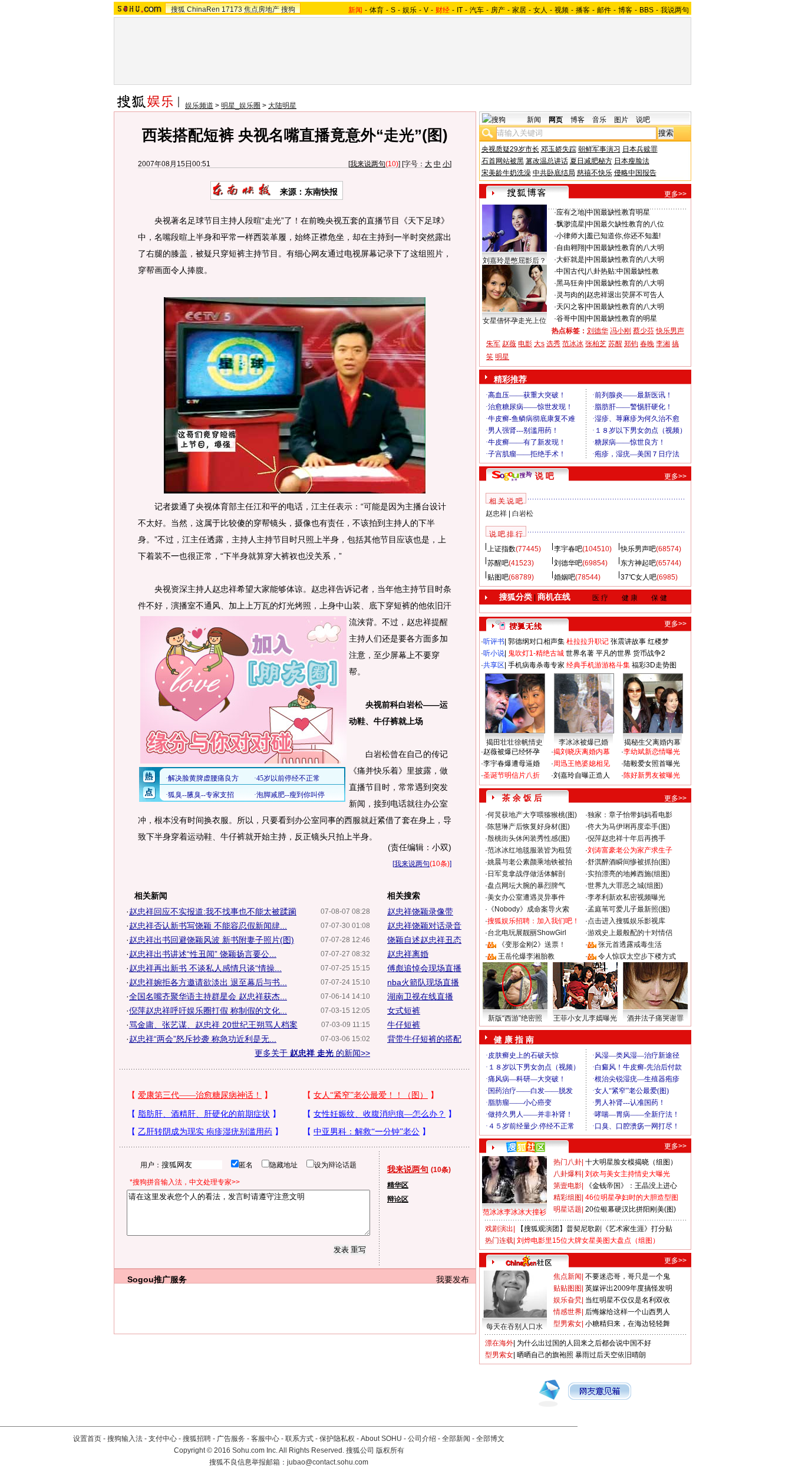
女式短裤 (403, 1010)
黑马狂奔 (570, 283)
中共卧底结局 (554, 173)
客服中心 (265, 1438)
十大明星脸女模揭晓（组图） (631, 1162)
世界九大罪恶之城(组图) (625, 885)
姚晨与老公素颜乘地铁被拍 (529, 862)
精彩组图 (567, 1197)
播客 (583, 10)
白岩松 (522, 513)
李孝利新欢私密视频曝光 (626, 897)
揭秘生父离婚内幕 (652, 742)
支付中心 (163, 1438)
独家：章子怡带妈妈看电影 (630, 815)
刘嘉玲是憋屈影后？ (514, 260)
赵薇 (509, 344)
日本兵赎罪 (640, 149)
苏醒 (615, 344)
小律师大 (570, 236)
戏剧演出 (499, 1229)
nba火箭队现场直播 (423, 982)
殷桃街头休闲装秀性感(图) (528, 838)
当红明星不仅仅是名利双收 (627, 1300)
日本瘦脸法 (631, 161)
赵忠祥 (496, 513)
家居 (519, 10)
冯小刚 (620, 331)
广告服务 (231, 1438)
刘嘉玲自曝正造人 (581, 775)
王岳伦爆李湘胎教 (526, 956)
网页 (556, 120)
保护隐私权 (337, 1438)
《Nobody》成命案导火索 (528, 909)
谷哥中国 (570, 318)
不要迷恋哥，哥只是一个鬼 (627, 1276)
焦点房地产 (261, 9)
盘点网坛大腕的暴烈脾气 (526, 885)
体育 (376, 10)
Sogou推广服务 (157, 1279)
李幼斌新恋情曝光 (651, 752)
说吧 (643, 120)
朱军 (493, 344)
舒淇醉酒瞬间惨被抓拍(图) (629, 862)
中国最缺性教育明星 (618, 212)
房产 (498, 10)
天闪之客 (570, 306)
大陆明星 (282, 105)
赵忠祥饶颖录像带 (420, 911)
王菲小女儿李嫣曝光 (585, 1018)
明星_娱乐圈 (240, 105)
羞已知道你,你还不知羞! (623, 236)
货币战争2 (649, 653)
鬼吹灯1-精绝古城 (536, 653)
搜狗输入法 (125, 1438)
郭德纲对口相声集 (536, 641)
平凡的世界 (613, 653)
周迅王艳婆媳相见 (581, 763)
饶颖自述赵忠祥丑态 (424, 940)
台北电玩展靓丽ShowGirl (526, 933)
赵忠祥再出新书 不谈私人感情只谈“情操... (205, 968)
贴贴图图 (567, 1288)
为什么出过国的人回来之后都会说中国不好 (584, 1343)
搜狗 (288, 9)
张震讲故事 (628, 641)
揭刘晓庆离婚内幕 (581, 752)
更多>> (675, 194)
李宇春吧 (568, 549)
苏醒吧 (498, 563)
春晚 (647, 344)
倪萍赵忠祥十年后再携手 (626, 838)
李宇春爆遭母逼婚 (511, 763)
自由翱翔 (570, 247)
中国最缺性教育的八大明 (625, 247)
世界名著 (580, 653)
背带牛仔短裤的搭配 (424, 1039)
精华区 (397, 1185)
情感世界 (567, 1312)
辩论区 (397, 1199)
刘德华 (597, 331)
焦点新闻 (567, 1276)
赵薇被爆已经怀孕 (511, 752)
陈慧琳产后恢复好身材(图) (528, 826)
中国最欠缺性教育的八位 (625, 224)
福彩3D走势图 (654, 665)
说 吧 (544, 476)
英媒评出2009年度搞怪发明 (628, 1288)
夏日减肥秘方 (591, 161)
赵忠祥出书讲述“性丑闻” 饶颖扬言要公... (202, 954)
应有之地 (570, 212)
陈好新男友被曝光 (651, 775)
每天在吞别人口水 (514, 1326)
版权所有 (390, 1450)
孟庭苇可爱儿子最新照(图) (629, 909)
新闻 (534, 120)
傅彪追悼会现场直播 (424, 968)
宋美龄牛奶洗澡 (506, 173)
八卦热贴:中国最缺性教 (622, 271)
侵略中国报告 (635, 173)
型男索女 (567, 1323)
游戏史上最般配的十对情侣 (630, 933)
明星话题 (567, 1209)
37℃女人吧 (638, 577)
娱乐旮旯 (567, 1300)
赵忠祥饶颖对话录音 (424, 925)
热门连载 (499, 1240)
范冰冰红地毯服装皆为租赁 (529, 850)
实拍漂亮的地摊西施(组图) (629, 874)
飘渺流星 (570, 224)
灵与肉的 (570, 295)
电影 (525, 344)
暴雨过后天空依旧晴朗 (610, 1355)
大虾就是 (570, 259)
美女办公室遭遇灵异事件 (526, 897)
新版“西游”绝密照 (515, 1018)
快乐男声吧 (638, 549)
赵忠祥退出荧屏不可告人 (625, 295)
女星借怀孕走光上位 (514, 321)
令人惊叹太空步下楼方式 (637, 956)
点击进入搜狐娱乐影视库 (626, 921)
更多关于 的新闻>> (312, 1053)
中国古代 (570, 271)
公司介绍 (422, 1438)
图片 (621, 120)
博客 (625, 10)
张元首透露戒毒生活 (630, 944)
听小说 (493, 653)
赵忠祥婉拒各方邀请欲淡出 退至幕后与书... (208, 982)
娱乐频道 (199, 105)
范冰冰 (572, 344)
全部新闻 (456, 1438)
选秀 (553, 344)
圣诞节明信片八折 (511, 775)
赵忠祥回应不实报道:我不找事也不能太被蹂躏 (212, 911)
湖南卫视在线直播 (420, 996)
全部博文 (490, 1438)
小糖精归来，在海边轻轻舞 (627, 1323)
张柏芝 (595, 344)
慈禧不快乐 (594, 173)
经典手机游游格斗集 (598, 665)
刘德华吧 (568, 563)
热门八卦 (567, 1162)
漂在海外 (499, 1343)
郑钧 (631, 344)
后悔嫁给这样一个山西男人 (627, 1312)
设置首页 (87, 1438)
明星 (502, 357)
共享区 (493, 665)
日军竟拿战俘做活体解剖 (526, 874)
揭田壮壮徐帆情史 (514, 742)
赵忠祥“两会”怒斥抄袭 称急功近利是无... (202, 1039)
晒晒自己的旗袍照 (545, 1355)
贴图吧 (498, 577)
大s (539, 344)
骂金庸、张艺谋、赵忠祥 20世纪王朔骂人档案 (213, 1024)
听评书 (493, 641)
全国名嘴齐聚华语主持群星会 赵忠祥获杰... (208, 996)
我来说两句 (367, 164)
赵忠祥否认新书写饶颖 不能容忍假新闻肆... (208, 925)
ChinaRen (203, 9)
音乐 (599, 120)
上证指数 (501, 549)
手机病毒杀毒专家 (536, 665)
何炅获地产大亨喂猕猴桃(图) (532, 815)
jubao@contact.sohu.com (327, 1462)
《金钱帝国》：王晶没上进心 (631, 1186)
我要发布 (452, 1279)
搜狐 (178, 9)
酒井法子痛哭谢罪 (655, 1018)
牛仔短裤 (403, 1024)
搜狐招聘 (197, 1438)
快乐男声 (670, 331)
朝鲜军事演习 (599, 149)
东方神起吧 (638, 563)
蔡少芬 (643, 331)
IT (460, 10)
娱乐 (409, 10)
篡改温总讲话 (547, 161)
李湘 (663, 344)
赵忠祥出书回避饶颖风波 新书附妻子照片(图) (211, 940)
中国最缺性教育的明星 (621, 318)
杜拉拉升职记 (587, 641)
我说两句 (675, 10)
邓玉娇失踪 (558, 149)
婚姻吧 (564, 577)
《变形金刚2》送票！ (532, 944)
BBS (646, 10)
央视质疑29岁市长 (510, 149)
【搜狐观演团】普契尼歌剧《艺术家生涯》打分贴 (594, 1229)
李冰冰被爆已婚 (583, 742)
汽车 (477, 10)
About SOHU (381, 1438)
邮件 (604, 10)
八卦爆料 (567, 1174)
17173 (232, 9)
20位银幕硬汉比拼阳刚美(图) (630, 1209)
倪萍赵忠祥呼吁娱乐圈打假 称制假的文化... (208, 1010)
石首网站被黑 (502, 161)
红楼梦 (658, 641)
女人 (540, 10)
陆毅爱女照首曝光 (651, 763)
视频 (562, 10)
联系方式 (299, 1438)
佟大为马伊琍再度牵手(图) (629, 826)
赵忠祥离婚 (407, 954)
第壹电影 (567, 1186)
